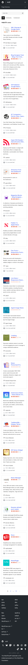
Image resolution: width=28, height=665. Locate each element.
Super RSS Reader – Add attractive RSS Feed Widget (17, 141)
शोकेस (16, 600)
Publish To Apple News (15, 223)
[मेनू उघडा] (25, 2)
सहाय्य (3, 616)
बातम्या (3, 602)
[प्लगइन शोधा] (22, 13)
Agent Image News (17, 308)
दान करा (17, 618)
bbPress (5, 632)
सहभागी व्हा (17, 613)
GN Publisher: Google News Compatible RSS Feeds (16, 86)
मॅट (3, 629)
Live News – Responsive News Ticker (17, 279)
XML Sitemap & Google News (16, 28)
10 (16, 591)
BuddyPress (6, 634)
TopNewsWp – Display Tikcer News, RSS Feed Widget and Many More (16, 423)
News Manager (16, 478)
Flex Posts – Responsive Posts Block (17, 251)
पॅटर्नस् (16, 608)
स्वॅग (16, 621)
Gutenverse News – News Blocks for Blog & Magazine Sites (17, 394)
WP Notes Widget (17, 450)
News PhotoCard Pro (16, 364)
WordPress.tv (6, 621)
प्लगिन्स (16, 605)
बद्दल (3, 600)
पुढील (20, 591)
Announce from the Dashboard (16, 170)
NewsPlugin (15, 560)
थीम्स (16, 602)
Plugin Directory (6, 7)
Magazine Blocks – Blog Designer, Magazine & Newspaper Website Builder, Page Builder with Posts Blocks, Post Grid (18, 196)
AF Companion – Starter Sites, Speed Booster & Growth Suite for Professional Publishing (17, 115)
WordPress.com (7, 626)
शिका (3, 613)
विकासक (4, 618)
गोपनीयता (4, 608)
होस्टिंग (3, 605)
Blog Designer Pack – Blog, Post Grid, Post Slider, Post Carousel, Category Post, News (17, 56)
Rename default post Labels (16, 508)
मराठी (6, 641)
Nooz (12, 535)
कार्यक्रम (17, 616)
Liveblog (14, 335)
